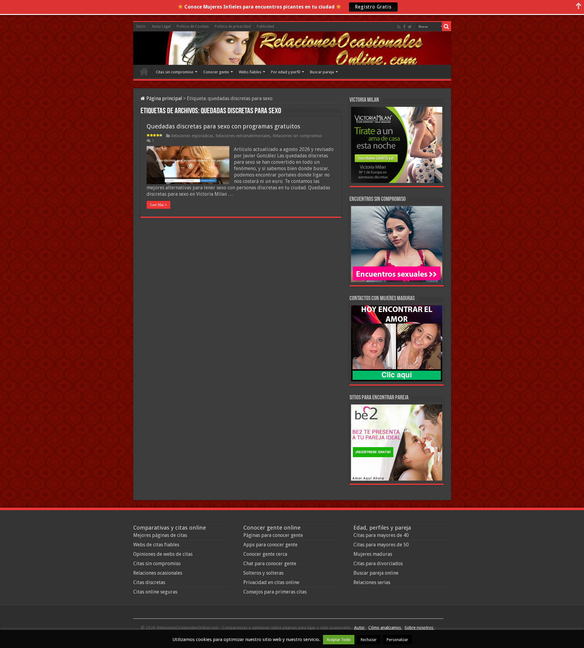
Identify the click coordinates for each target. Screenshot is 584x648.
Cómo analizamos (385, 627)
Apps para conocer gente (270, 545)
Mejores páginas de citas (160, 535)
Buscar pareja (322, 72)
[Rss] (399, 26)
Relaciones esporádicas (192, 135)
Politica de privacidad (233, 26)
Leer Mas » (158, 205)
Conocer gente (216, 72)
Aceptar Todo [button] (339, 639)
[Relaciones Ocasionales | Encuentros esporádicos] (160, 47)
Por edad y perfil (285, 72)
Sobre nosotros (419, 627)
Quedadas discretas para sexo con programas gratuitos (223, 126)
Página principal (163, 98)
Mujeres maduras (372, 554)
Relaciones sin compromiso (297, 135)
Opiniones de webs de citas (163, 554)
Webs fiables (250, 72)
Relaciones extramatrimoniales (242, 135)
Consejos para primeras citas (275, 592)
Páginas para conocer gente (273, 535)
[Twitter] (409, 26)
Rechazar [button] (369, 639)
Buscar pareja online (375, 573)
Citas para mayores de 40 (381, 535)
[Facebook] (404, 26)
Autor (360, 627)
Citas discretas (149, 582)
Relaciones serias (371, 582)
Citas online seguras (155, 592)
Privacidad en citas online (271, 582)
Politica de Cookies (193, 26)
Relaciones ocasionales (157, 573)
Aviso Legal (161, 26)
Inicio (141, 26)
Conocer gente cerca (265, 554)
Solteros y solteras (263, 573)
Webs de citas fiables (156, 545)
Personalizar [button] (397, 639)
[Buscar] (446, 26)
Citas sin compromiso (174, 72)
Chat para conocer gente (269, 563)
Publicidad (265, 26)
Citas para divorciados (378, 563)
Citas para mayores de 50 (381, 545)
